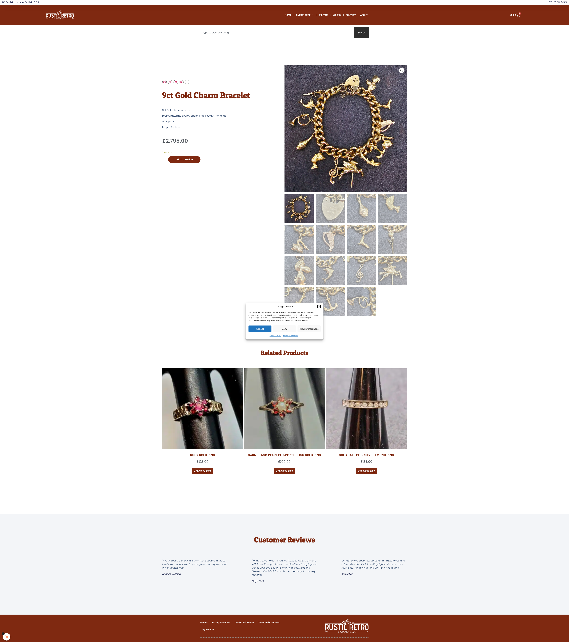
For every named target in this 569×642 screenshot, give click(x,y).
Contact (351, 14)
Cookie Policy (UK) (244, 622)
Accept (260, 328)
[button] (319, 306)
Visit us (323, 14)
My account (208, 629)
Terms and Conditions (269, 622)
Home (288, 14)
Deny (284, 328)
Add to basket (184, 159)
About (363, 14)
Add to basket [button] (202, 471)
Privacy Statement (290, 336)
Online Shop (303, 14)
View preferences (309, 328)
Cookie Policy (275, 336)
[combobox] (276, 32)
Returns (204, 622)
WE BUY (337, 14)
